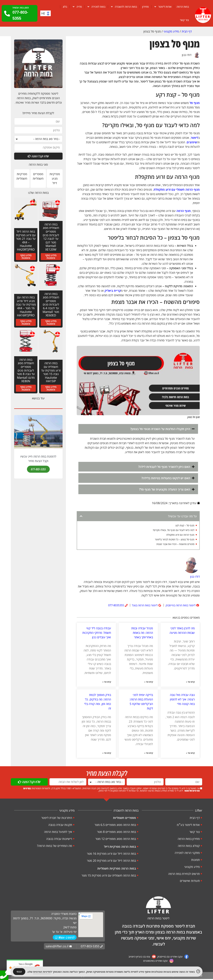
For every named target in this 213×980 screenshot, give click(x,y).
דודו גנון (186, 55)
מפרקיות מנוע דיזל (55, 178)
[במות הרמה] (203, 15)
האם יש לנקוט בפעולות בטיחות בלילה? (165, 478)
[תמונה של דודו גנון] (191, 565)
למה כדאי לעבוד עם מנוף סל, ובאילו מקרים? (173, 530)
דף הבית (187, 31)
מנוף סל (195, 103)
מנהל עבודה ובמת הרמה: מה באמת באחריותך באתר (142, 632)
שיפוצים (192, 142)
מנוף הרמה (183, 211)
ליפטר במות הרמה (158, 918)
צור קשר (184, 20)
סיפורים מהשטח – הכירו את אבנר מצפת (175, 544)
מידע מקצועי (171, 31)
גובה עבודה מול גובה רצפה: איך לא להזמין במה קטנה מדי (182, 699)
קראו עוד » (190, 681)
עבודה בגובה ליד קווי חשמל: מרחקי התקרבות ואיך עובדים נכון (96, 632)
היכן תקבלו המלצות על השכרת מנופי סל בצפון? (160, 429)
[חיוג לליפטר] (4, 975)
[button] (138, 429)
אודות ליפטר (164, 6)
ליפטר (194, 138)
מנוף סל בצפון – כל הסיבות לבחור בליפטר (174, 539)
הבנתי (19, 971)
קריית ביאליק (113, 291)
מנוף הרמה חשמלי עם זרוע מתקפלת (177, 189)
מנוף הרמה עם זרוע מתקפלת (180, 534)
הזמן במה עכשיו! (20, 7)
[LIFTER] (158, 904)
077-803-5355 (38, 469)
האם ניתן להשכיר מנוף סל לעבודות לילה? (164, 467)
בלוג (65, 6)
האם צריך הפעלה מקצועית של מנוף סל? (164, 489)
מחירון (145, 6)
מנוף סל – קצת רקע (184, 525)
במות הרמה (183, 6)
